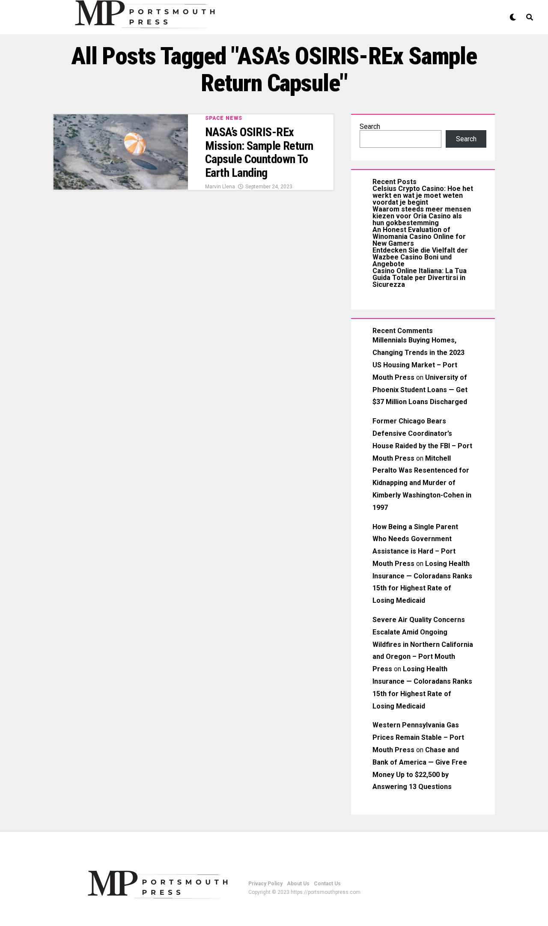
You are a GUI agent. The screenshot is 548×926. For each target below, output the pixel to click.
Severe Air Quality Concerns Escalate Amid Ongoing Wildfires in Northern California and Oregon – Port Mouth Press (422, 644)
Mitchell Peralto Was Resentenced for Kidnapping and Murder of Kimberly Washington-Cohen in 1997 (421, 483)
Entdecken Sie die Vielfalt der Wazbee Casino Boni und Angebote (420, 257)
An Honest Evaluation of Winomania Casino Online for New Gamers (419, 236)
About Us (298, 884)
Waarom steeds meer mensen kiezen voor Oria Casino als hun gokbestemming (421, 216)
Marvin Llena (220, 187)
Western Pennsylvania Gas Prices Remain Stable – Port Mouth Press (418, 737)
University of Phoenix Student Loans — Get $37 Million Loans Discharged (420, 389)
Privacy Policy (265, 884)
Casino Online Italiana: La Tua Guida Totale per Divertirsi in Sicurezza (419, 278)
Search (370, 126)
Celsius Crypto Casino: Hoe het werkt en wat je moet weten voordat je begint (422, 195)
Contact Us (327, 884)
